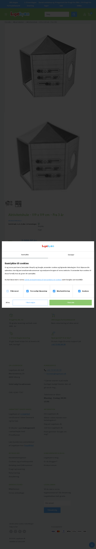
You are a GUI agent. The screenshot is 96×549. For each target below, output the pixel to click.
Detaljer (71, 255)
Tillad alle (70, 303)
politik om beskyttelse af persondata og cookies (42, 280)
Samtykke (25, 255)
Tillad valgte (30, 303)
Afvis (8, 303)
